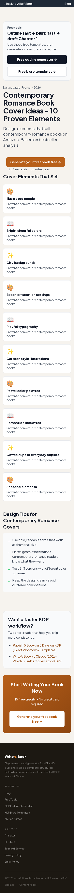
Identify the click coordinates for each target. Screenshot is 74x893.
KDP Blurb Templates (17, 812)
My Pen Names (13, 818)
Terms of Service (14, 848)
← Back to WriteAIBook (18, 3)
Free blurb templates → (37, 71)
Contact (10, 842)
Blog (68, 3)
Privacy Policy (13, 855)
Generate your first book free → (35, 162)
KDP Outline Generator (19, 806)
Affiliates (10, 835)
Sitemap (10, 884)
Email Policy (12, 861)
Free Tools (11, 799)
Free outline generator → (37, 59)
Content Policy (27, 884)
